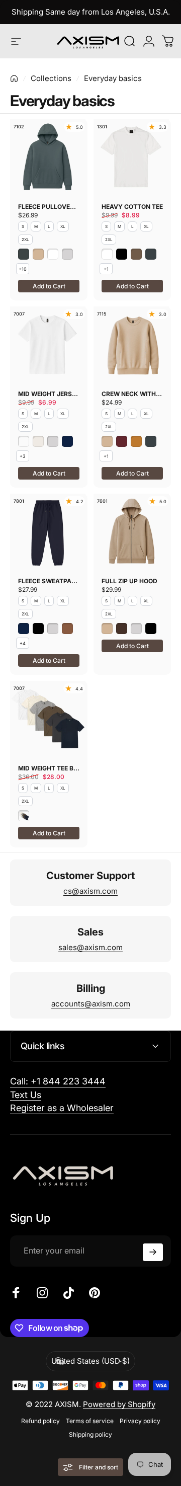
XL (62, 226)
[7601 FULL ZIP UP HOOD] (132, 531)
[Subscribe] (153, 1252)
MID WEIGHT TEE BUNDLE (48, 768)
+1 (106, 269)
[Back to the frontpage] (14, 78)
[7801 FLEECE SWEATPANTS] (48, 531)
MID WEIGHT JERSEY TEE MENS (48, 394)
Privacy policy (140, 1421)
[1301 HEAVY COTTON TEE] (132, 157)
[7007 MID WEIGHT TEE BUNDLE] (48, 718)
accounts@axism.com (90, 1003)
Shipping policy (90, 1434)
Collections (51, 78)
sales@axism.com (90, 947)
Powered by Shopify (119, 1404)
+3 (23, 456)
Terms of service (90, 1421)
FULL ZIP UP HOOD (129, 581)
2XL (25, 239)
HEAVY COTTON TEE (132, 206)
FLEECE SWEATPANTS (48, 581)
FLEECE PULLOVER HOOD (48, 206)
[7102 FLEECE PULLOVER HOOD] (48, 157)
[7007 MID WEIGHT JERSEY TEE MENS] (48, 344)
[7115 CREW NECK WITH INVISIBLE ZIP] (132, 344)
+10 (23, 269)
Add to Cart (49, 286)
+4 (23, 643)
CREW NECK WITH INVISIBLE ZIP (132, 394)
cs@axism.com (90, 891)
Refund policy (40, 1421)
